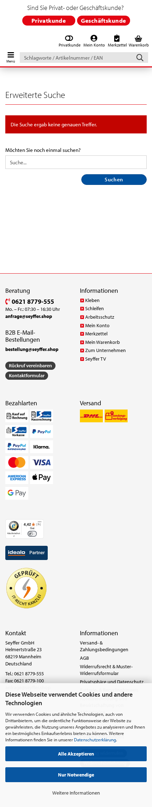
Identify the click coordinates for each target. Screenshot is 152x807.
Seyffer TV (95, 359)
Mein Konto (97, 325)
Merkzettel (96, 333)
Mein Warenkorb (102, 342)
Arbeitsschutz (99, 317)
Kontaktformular (27, 375)
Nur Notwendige (76, 775)
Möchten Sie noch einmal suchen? (43, 150)
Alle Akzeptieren (76, 754)
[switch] (32, 533)
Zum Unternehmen (105, 350)
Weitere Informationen (76, 793)
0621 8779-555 (32, 301)
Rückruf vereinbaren (30, 365)
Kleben (92, 300)
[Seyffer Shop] (5, 41)
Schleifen (94, 308)
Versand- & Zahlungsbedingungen (104, 646)
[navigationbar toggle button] (10, 56)
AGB (84, 658)
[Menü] (39, 523)
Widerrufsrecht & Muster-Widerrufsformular (106, 670)
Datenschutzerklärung (95, 739)
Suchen (114, 179)
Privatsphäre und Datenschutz (112, 682)
